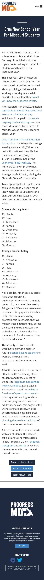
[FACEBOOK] (12, 561)
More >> (22, 546)
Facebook (34, 441)
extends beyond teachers (23, 352)
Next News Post (22, 474)
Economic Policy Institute (16, 162)
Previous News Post (22, 462)
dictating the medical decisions (19, 420)
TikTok (22, 445)
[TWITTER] (19, 561)
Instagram (7, 445)
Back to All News (22, 468)
